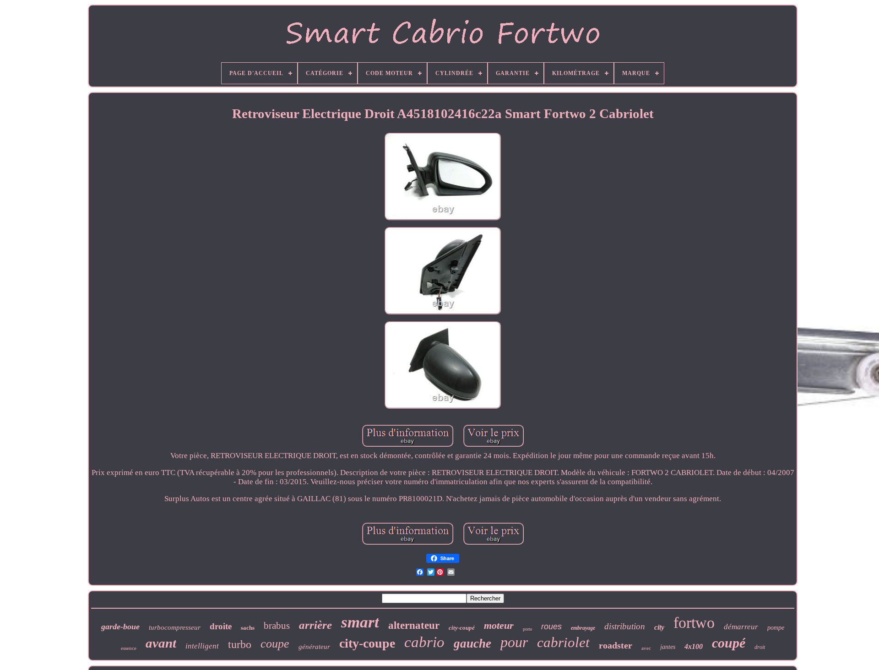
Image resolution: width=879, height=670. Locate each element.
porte (527, 629)
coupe (274, 643)
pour (514, 642)
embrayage (583, 628)
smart (360, 622)
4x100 (693, 646)
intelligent (202, 646)
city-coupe (367, 643)
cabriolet (563, 642)
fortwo (694, 622)
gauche (472, 643)
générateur (314, 646)
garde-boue (120, 626)
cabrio (424, 642)
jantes (667, 646)
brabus (277, 625)
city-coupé (462, 627)
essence (128, 648)
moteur (499, 625)
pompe (775, 627)
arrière (315, 625)
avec (646, 648)
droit (759, 647)
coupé (728, 642)
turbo (239, 644)
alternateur (414, 625)
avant (161, 643)
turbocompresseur (175, 627)
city (659, 627)
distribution (624, 626)
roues (551, 626)
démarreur (741, 626)
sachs (248, 627)
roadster (615, 645)
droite (221, 626)
